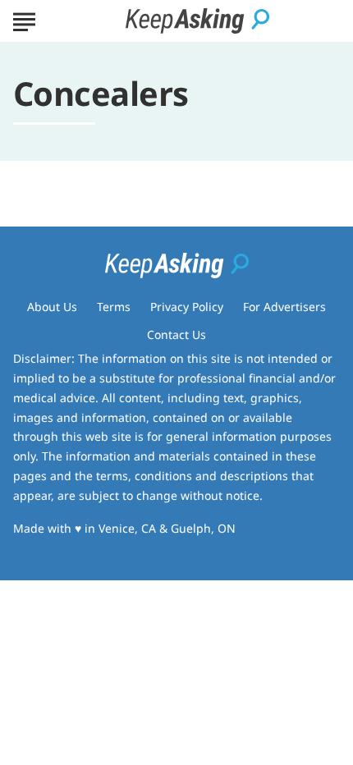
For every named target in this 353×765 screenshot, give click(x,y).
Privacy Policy (186, 306)
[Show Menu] (24, 20)
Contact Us (176, 334)
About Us (52, 306)
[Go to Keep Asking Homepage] (197, 21)
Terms (114, 306)
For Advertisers (284, 306)
